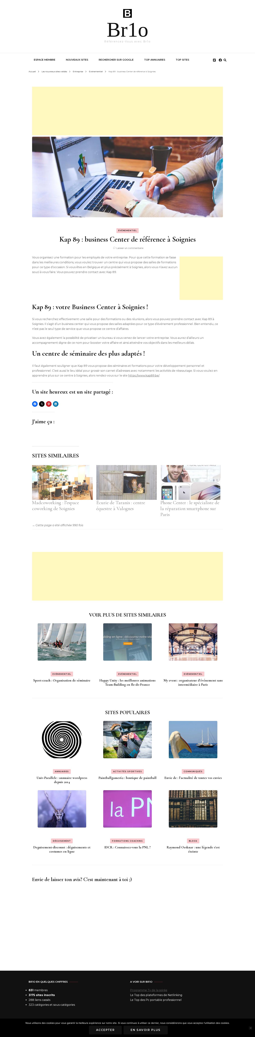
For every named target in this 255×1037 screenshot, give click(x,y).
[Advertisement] (127, 111)
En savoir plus (146, 1030)
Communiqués (193, 771)
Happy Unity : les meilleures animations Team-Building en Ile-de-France (127, 682)
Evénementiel (127, 230)
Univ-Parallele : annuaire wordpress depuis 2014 (62, 780)
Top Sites (182, 59)
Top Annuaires (154, 59)
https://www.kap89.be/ (143, 375)
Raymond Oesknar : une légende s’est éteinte (193, 849)
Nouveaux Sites (77, 59)
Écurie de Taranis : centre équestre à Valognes (120, 505)
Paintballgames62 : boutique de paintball (127, 778)
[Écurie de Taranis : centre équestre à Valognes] (126, 482)
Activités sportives (127, 771)
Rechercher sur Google (116, 59)
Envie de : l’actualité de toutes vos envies (193, 778)
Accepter (105, 1030)
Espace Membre (44, 59)
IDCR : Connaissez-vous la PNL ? (127, 847)
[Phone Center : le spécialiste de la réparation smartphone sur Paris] (190, 482)
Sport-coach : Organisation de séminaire (61, 680)
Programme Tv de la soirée (148, 990)
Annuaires (62, 771)
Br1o (127, 29)
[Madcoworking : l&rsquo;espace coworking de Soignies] (62, 482)
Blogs (193, 841)
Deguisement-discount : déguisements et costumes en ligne (61, 849)
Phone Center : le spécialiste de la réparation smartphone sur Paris (189, 508)
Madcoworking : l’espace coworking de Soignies (55, 505)
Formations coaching (127, 841)
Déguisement (62, 841)
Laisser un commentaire (129, 248)
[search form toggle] (225, 60)
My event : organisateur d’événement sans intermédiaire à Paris (193, 682)
